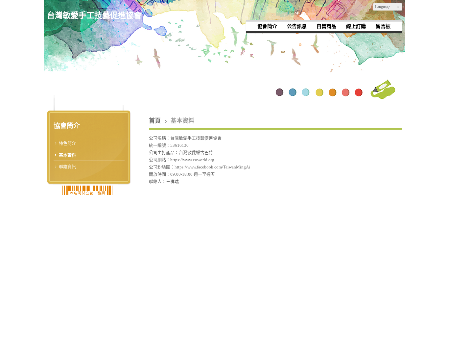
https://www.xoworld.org (192, 159)
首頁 (155, 120)
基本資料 (67, 155)
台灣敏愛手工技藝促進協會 (94, 15)
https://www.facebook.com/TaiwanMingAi (212, 167)
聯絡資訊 (67, 166)
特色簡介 (67, 143)
